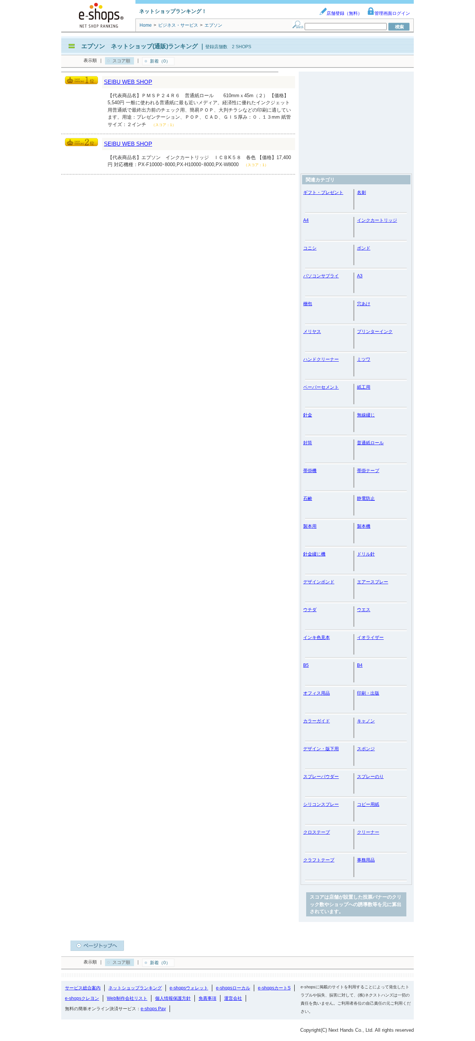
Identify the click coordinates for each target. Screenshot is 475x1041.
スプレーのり (370, 776)
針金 (307, 415)
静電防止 (366, 498)
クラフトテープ (318, 860)
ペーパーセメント (321, 387)
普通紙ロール (370, 442)
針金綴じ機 (314, 554)
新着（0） (160, 61)
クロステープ (316, 832)
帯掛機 (310, 470)
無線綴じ (366, 415)
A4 (306, 220)
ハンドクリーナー (321, 359)
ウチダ (310, 609)
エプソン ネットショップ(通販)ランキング (139, 46)
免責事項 (207, 998)
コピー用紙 (368, 804)
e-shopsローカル (233, 988)
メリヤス (312, 331)
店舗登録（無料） (344, 13)
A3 (360, 276)
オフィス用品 (316, 693)
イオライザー (370, 637)
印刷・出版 (368, 693)
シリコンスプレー (321, 804)
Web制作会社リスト (127, 998)
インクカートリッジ (377, 220)
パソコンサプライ (321, 276)
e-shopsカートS (274, 988)
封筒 (307, 442)
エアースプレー (372, 581)
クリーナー (368, 832)
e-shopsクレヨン (82, 998)
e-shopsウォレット (189, 988)
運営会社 (233, 998)
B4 (360, 665)
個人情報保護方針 (173, 998)
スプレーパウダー (321, 776)
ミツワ (363, 359)
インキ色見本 (316, 637)
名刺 (361, 192)
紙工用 (363, 387)
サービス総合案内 (83, 988)
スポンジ (366, 748)
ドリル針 (366, 554)
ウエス (363, 609)
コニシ (310, 248)
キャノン (366, 721)
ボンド (363, 248)
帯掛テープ (368, 470)
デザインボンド (318, 581)
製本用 (310, 526)
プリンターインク (375, 331)
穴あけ (363, 303)
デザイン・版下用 (321, 748)
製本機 (363, 526)
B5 (306, 665)
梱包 (307, 303)
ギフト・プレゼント (323, 192)
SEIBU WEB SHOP (128, 82)
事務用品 (366, 860)
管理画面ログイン (392, 13)
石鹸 (307, 498)
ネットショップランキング (135, 988)
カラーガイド (316, 721)
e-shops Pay (153, 1008)
